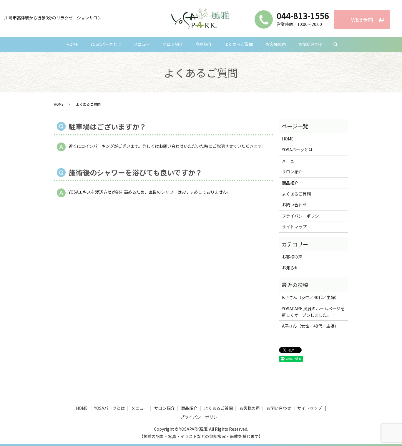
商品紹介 (203, 44)
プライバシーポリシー (302, 216)
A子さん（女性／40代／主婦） (310, 326)
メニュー (142, 44)
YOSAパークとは (106, 44)
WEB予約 (362, 19)
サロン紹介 (172, 44)
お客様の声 (275, 44)
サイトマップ (294, 227)
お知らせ (290, 268)
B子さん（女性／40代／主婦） (310, 297)
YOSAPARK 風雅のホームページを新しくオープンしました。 (313, 312)
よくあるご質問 (238, 44)
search (335, 44)
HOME (72, 44)
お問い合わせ (310, 44)
